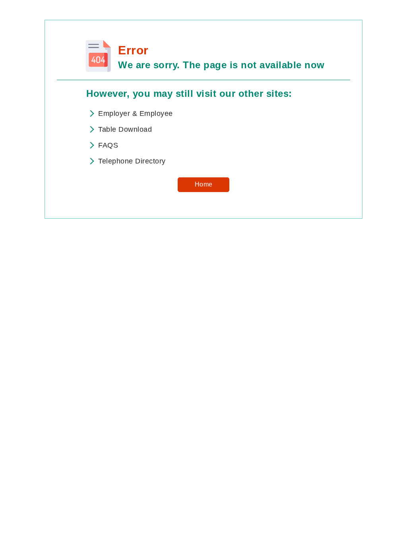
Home (204, 184)
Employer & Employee (135, 113)
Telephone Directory (132, 161)
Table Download (125, 129)
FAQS (108, 145)
